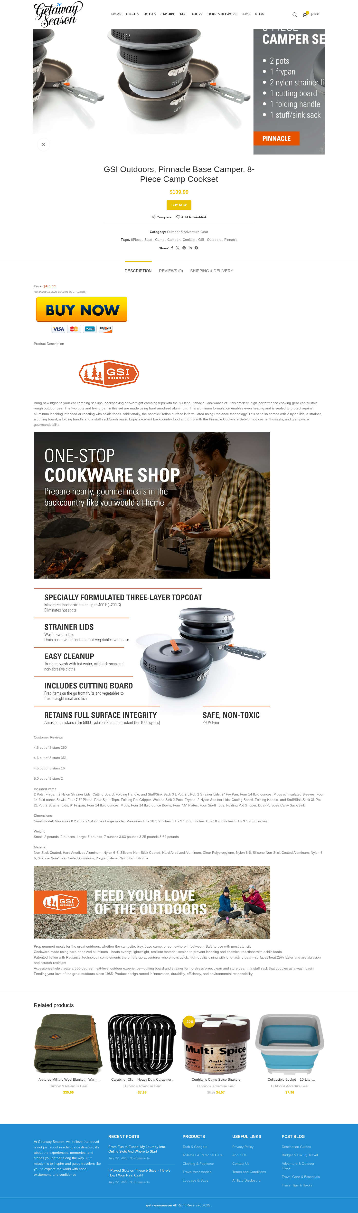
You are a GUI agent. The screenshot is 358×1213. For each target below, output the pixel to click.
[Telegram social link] (196, 248)
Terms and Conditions (249, 1172)
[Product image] (68, 1044)
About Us (239, 1155)
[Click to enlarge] (44, 144)
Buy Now (179, 205)
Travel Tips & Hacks (297, 1185)
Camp (159, 240)
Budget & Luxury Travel (300, 1155)
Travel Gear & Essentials (301, 1177)
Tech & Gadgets (195, 1147)
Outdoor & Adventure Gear (187, 232)
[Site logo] (58, 14)
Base (148, 240)
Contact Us (240, 1163)
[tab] (138, 268)
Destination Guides (296, 1147)
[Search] (295, 14)
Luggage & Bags (195, 1180)
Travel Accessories (197, 1172)
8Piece (136, 240)
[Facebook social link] (172, 248)
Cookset (189, 240)
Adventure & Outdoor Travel (298, 1166)
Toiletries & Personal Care (203, 1155)
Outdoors (214, 240)
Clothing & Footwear (198, 1163)
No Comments (140, 1158)
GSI (201, 240)
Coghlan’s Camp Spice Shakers (216, 1079)
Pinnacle (230, 240)
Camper (173, 240)
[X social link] (178, 248)
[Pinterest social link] (184, 248)
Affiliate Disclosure (246, 1180)
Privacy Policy (243, 1147)
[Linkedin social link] (190, 248)
